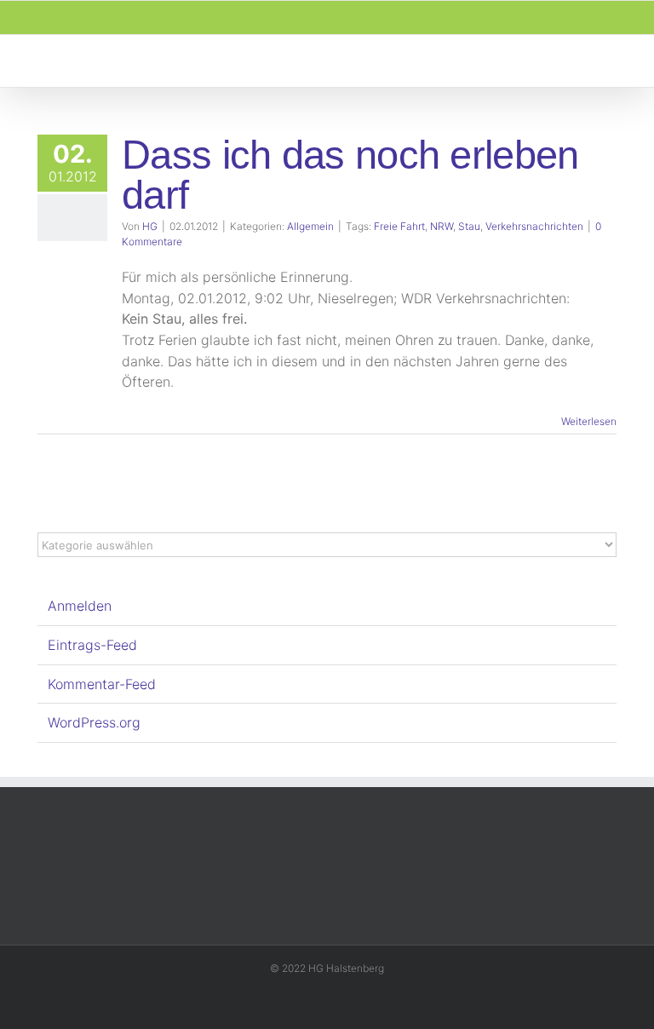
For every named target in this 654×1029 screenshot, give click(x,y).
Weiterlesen (589, 421)
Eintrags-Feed (92, 644)
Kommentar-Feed (102, 684)
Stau (469, 226)
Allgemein (310, 226)
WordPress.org (94, 722)
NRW (441, 226)
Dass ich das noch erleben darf (350, 174)
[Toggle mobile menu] (621, 61)
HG (150, 226)
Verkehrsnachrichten (534, 226)
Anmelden (80, 605)
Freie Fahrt (399, 226)
